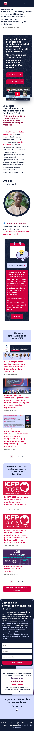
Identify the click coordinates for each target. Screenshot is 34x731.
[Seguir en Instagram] (12, 706)
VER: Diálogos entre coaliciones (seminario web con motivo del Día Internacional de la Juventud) (15, 367)
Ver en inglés (13, 74)
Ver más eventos (16, 265)
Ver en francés (14, 82)
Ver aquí (16, 316)
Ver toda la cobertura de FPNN (17, 589)
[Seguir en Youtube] (17, 706)
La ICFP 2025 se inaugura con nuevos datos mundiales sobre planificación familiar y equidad (16, 502)
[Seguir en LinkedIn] (21, 706)
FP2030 (9, 310)
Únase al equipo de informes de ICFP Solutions (13, 568)
